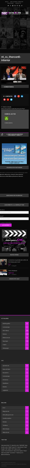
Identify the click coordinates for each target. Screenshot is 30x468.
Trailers (4, 344)
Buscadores (5, 372)
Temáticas (11, 273)
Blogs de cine (6, 411)
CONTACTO (18, 3)
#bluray (11, 176)
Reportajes (5, 341)
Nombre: (2, 210)
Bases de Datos (6, 369)
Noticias (5, 334)
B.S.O (9, 264)
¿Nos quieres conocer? (16, 1)
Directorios (5, 379)
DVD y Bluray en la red (8, 415)
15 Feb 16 (14, 274)
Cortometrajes (6, 327)
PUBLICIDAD (10, 3)
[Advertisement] (15, 34)
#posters (2, 174)
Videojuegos (6, 348)
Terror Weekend (12, 270)
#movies (21, 176)
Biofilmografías (6, 323)
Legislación (5, 390)
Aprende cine (6, 365)
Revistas (5, 422)
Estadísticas (5, 383)
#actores (13, 174)
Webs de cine (6, 432)
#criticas (21, 174)
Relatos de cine (6, 337)
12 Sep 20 (14, 266)
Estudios (5, 386)
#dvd (7, 176)
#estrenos (15, 176)
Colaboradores (9, 123)
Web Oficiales (6, 429)
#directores (8, 174)
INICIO (6, 1)
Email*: (2, 216)
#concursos (3, 176)
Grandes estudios (7, 418)
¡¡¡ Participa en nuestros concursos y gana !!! (14, 135)
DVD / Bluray (6, 330)
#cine (17, 174)
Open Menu (27, 13)
